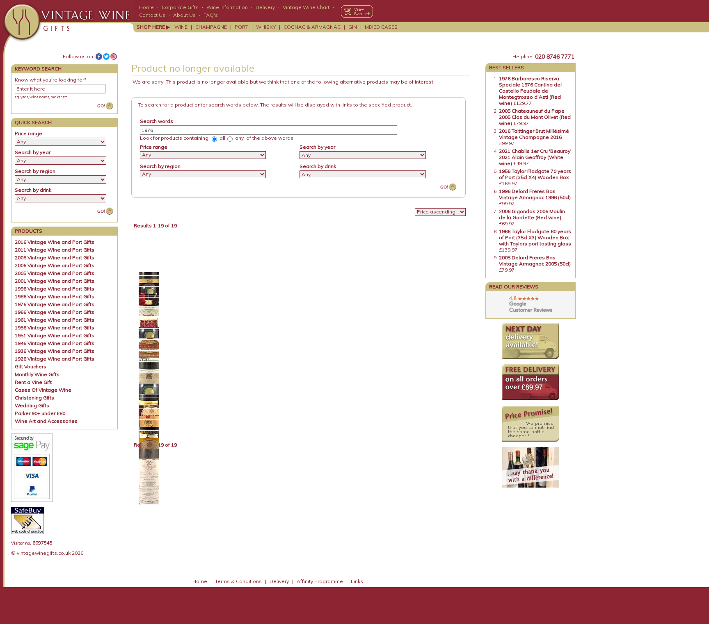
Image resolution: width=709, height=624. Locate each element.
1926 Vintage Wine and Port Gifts (54, 359)
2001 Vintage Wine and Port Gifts (54, 281)
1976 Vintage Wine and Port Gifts (54, 304)
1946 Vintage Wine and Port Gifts (54, 343)
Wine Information (227, 7)
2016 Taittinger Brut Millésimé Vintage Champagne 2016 (534, 134)
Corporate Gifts (180, 7)
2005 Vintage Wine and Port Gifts (54, 273)
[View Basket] (357, 11)
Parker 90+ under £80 (40, 413)
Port (241, 27)
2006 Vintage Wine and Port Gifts (54, 265)
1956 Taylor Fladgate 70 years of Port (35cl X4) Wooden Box (535, 174)
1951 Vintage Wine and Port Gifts (54, 335)
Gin (352, 27)
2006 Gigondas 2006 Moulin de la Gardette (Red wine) (532, 214)
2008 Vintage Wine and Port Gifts (54, 257)
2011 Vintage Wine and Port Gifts (54, 250)
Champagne (211, 27)
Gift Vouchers (30, 366)
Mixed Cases (381, 27)
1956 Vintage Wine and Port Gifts (54, 327)
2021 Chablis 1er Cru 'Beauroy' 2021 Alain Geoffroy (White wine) (535, 157)
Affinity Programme (320, 581)
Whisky (266, 27)
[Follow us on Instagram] (113, 56)
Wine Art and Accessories (46, 421)
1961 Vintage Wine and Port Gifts (54, 320)
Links (357, 581)
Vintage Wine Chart (306, 7)
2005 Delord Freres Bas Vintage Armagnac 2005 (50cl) (535, 260)
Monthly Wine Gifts (37, 374)
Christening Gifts (34, 398)
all (221, 138)
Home (146, 7)
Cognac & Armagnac (312, 27)
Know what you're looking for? (50, 80)
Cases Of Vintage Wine (43, 390)
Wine (181, 27)
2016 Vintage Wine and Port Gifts (54, 242)
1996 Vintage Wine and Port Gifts (54, 289)
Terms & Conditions (238, 581)
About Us (184, 15)
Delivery (265, 7)
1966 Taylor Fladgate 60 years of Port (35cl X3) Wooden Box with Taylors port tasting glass (535, 237)
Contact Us (152, 15)
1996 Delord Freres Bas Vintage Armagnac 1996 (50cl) (535, 194)
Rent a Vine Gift (33, 382)
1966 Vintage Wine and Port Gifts (54, 312)
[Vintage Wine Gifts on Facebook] (99, 56)
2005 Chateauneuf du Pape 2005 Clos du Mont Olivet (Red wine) (535, 117)
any (239, 138)
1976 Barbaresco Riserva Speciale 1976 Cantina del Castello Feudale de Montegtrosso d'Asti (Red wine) (530, 90)
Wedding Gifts (32, 405)
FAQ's (211, 15)
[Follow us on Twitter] (106, 56)
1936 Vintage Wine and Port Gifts (54, 351)
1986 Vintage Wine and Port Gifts (54, 296)
